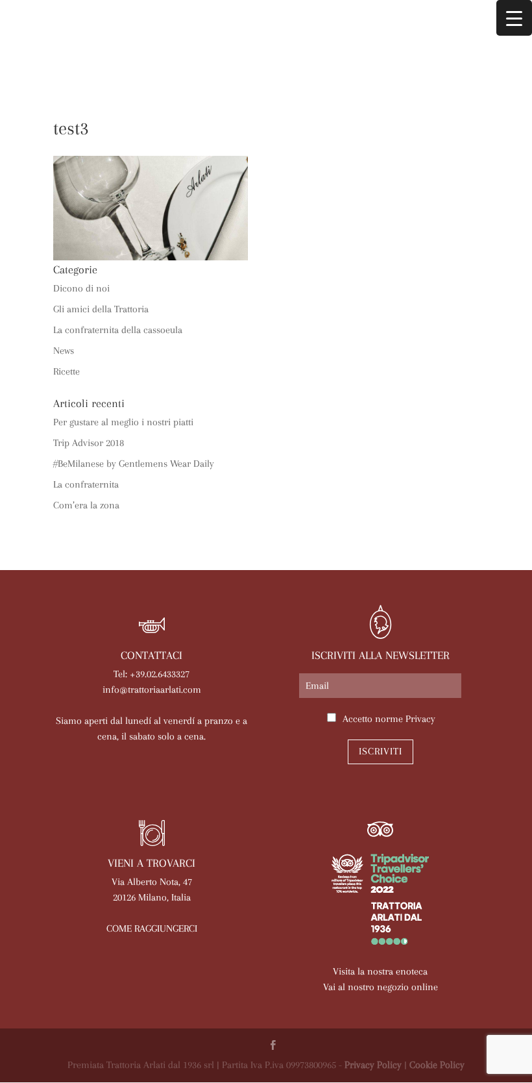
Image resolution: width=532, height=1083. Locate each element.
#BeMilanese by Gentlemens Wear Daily (133, 463)
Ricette (66, 371)
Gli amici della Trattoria (101, 309)
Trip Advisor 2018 (88, 443)
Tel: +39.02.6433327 (151, 674)
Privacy (420, 719)
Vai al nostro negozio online (380, 987)
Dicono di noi (81, 288)
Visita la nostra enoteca (380, 971)
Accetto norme (389, 719)
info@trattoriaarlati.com (152, 689)
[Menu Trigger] (514, 18)
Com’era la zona (86, 505)
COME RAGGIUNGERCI (151, 928)
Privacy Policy (373, 1065)
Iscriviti (380, 751)
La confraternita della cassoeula (117, 330)
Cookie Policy (437, 1065)
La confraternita (86, 484)
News (63, 350)
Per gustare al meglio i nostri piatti (123, 422)
